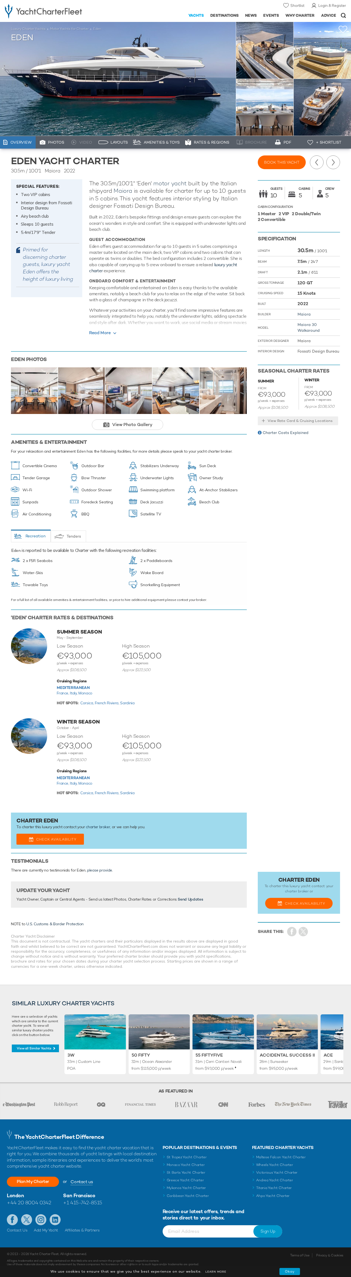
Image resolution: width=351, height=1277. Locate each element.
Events (271, 15)
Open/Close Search (343, 15)
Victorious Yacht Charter (277, 1172)
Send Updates (190, 899)
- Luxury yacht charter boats (54, 11)
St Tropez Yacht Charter (187, 1157)
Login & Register (332, 5)
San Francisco (79, 1195)
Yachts (196, 15)
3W (71, 1055)
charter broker (98, 826)
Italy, (74, 693)
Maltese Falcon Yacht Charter (281, 1157)
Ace (328, 1055)
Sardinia (127, 702)
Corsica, (87, 702)
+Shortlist (343, 29)
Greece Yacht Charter (185, 1180)
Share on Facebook (292, 932)
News (251, 15)
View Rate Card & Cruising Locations (300, 420)
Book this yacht (281, 162)
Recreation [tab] (36, 535)
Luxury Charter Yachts (28, 29)
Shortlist (297, 5)
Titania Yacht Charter (274, 1187)
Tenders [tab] (74, 536)
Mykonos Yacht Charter (186, 1187)
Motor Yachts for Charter (69, 29)
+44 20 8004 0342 (29, 1202)
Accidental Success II (287, 1055)
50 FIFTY (141, 1055)
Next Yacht (333, 162)
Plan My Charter (33, 1181)
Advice (328, 15)
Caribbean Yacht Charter (188, 1195)
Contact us (81, 1182)
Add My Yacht (46, 1230)
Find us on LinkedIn (55, 1219)
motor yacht (170, 183)
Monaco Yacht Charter (186, 1164)
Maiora (123, 190)
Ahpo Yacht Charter (273, 1195)
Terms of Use (299, 1255)
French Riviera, (107, 702)
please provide (99, 870)
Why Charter (300, 15)
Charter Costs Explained (285, 432)
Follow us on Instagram (40, 1219)
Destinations (224, 15)
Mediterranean (73, 687)
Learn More (215, 1271)
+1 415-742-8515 (82, 1202)
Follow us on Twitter (26, 1219)
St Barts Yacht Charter (186, 1172)
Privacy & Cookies (329, 1255)
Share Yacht (303, 932)
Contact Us (17, 1230)
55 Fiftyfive (209, 1055)
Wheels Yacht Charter (274, 1164)
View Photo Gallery (132, 424)
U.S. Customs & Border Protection (55, 923)
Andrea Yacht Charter (274, 1180)
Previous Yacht (317, 162)
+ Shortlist (328, 142)
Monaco (85, 693)
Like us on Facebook (12, 1219)
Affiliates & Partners (82, 1230)
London (15, 1195)
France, (63, 693)
